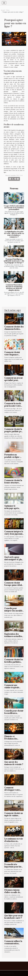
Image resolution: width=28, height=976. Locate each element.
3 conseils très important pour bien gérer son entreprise (13, 866)
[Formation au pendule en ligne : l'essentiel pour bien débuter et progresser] (14, 447)
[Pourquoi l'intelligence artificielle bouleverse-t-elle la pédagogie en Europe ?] (14, 251)
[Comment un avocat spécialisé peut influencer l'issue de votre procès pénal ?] (14, 370)
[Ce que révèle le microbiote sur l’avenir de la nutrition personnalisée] (14, 198)
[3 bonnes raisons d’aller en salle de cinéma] (14, 882)
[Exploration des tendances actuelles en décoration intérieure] (14, 626)
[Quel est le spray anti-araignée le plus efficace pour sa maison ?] (14, 549)
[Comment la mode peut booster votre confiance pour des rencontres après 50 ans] (14, 396)
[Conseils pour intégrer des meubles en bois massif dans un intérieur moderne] (14, 600)
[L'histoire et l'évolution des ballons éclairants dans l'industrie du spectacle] (14, 728)
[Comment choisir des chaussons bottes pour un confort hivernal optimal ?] (14, 319)
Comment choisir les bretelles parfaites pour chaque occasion (13, 663)
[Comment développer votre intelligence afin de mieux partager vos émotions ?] (14, 780)
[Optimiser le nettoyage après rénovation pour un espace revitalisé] (14, 498)
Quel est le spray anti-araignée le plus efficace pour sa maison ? (13, 561)
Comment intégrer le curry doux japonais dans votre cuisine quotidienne (13, 535)
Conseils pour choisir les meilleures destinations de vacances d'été (13, 714)
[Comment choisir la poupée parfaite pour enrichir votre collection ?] (14, 421)
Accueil (3, 10)
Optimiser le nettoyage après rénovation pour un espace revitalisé (13, 509)
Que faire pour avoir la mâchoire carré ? (13, 916)
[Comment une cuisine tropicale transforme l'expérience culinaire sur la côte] (14, 677)
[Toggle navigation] (4, 2)
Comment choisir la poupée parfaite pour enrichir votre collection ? (13, 433)
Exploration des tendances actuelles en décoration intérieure (13, 637)
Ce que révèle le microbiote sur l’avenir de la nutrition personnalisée (14, 208)
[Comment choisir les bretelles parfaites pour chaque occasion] (14, 652)
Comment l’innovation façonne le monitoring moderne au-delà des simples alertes (14, 287)
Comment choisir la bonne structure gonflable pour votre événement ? (13, 484)
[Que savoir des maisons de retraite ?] (14, 754)
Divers (7, 10)
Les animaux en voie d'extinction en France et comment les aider (13, 842)
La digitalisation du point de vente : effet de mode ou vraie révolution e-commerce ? (14, 234)
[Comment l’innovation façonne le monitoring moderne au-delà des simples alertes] (14, 277)
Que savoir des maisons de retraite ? (13, 763)
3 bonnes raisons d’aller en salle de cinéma (12, 892)
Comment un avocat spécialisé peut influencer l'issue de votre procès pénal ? (13, 381)
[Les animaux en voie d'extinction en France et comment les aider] (14, 831)
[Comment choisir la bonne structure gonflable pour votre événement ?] (14, 472)
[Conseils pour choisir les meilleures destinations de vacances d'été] (14, 703)
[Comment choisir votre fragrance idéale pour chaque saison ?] (14, 344)
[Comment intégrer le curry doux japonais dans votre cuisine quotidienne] (14, 524)
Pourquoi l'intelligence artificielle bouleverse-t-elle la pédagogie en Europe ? (14, 261)
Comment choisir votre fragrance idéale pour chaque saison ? (13, 356)
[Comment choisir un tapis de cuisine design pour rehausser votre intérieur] (14, 805)
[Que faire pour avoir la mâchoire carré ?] (14, 908)
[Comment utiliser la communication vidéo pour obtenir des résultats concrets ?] (14, 933)
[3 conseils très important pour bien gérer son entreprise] (14, 856)
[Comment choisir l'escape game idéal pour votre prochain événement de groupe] (14, 575)
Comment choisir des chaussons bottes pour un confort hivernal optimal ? (14, 330)
